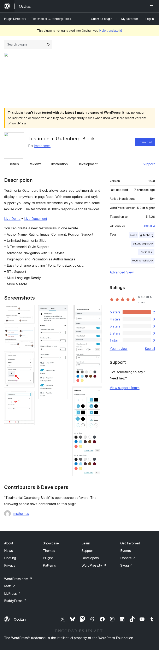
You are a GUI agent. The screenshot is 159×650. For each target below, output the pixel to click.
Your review (119, 349)
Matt (10, 586)
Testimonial (146, 252)
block (133, 235)
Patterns (49, 565)
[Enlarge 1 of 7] (29, 311)
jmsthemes (42, 146)
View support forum (125, 388)
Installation (59, 164)
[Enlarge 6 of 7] (96, 311)
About (8, 543)
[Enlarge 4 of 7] (29, 396)
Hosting (10, 558)
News (8, 551)
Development (87, 164)
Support (149, 164)
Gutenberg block (142, 243)
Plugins (48, 558)
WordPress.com (18, 579)
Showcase (51, 543)
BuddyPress (15, 601)
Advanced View (122, 272)
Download (144, 142)
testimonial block (142, 260)
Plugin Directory (15, 18)
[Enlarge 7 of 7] (96, 392)
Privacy (10, 565)
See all (150, 349)
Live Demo (12, 219)
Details (13, 164)
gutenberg (146, 235)
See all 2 (149, 225)
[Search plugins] (48, 44)
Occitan (20, 619)
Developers (90, 558)
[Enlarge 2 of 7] (29, 332)
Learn (86, 543)
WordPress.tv (94, 565)
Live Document (35, 219)
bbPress (12, 593)
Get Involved (130, 543)
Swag (126, 565)
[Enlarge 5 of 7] (63, 311)
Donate (128, 558)
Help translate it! (110, 30)
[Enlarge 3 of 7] (29, 357)
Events (125, 551)
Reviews (35, 164)
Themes (49, 551)
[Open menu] (152, 6)
